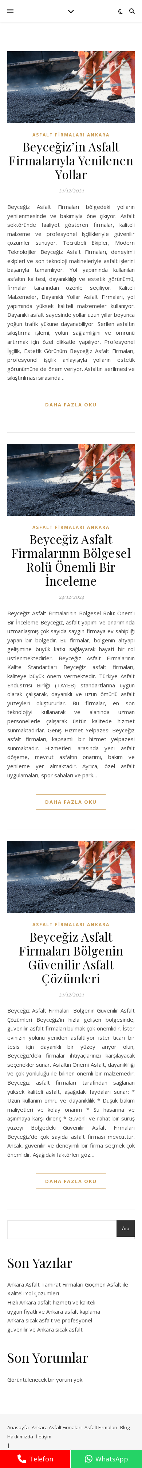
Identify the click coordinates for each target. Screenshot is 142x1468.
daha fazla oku (71, 404)
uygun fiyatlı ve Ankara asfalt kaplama (53, 1311)
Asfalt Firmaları (100, 1427)
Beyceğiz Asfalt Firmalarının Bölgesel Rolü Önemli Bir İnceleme (71, 560)
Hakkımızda (20, 1436)
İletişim (43, 1436)
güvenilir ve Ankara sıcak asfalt (45, 1329)
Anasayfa (18, 1427)
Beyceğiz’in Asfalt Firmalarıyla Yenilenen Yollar (71, 160)
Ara (125, 1228)
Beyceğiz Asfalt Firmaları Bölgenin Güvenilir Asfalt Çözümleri (71, 957)
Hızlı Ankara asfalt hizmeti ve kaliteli (51, 1302)
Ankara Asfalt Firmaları (57, 1427)
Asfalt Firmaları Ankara (71, 135)
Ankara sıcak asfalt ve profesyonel (49, 1320)
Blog (125, 1427)
